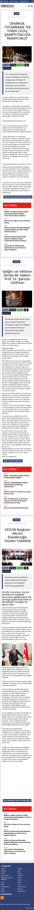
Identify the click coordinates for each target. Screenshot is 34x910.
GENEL (2, 884)
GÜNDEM (16, 262)
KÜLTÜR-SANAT (5, 875)
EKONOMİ (3, 871)
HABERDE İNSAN (5, 887)
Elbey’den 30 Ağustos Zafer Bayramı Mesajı (17, 222)
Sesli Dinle (7, 68)
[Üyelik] (33, 1)
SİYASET (19, 873)
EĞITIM (19, 882)
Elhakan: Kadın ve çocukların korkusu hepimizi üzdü (17, 493)
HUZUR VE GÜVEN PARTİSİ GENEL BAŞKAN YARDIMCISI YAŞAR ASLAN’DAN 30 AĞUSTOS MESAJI (15, 239)
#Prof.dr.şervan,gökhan (13, 461)
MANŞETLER (25, 1)
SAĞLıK (19, 880)
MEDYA (3, 882)
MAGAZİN (20, 889)
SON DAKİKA (15, 1)
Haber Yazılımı (30, 908)
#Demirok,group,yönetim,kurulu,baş (17, 197)
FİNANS (3, 873)
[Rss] (2, 897)
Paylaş (6, 65)
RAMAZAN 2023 (21, 887)
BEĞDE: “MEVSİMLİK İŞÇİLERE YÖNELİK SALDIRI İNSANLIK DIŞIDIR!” (16, 477)
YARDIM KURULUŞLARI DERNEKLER (7, 878)
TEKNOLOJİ (20, 875)
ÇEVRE (2, 889)
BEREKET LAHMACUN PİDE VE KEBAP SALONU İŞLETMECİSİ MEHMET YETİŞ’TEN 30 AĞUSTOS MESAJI (16, 214)
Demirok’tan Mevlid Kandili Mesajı (16, 508)
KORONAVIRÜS (21, 891)
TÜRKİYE (3, 869)
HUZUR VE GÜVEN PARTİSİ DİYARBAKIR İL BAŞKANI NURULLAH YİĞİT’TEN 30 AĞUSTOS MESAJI (17, 230)
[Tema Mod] (32, 6)
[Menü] (29, 6)
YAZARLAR (5, 1)
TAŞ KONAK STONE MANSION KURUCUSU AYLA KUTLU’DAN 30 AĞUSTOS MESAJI (15, 248)
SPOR (16, 14)
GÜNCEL (3, 891)
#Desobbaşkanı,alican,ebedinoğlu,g (17, 800)
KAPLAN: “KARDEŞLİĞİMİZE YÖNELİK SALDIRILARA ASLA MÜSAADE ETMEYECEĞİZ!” (16, 485)
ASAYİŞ (19, 884)
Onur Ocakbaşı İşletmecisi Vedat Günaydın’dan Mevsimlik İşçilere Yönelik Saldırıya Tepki (15, 501)
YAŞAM (19, 878)
